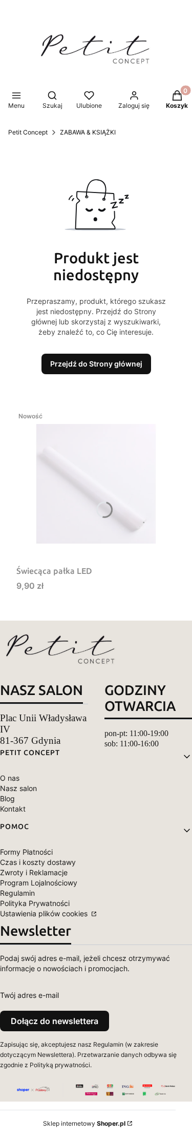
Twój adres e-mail (29, 995)
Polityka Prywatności (35, 903)
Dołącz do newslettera (54, 1021)
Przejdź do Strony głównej (96, 363)
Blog (7, 798)
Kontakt (13, 808)
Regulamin (17, 893)
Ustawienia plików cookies (45, 913)
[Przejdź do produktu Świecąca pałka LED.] (96, 484)
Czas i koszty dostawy (38, 862)
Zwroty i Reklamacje (34, 872)
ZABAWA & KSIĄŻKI (88, 132)
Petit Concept (28, 132)
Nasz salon (18, 788)
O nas (9, 778)
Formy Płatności (26, 851)
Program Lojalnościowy (38, 882)
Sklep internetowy (84, 1123)
